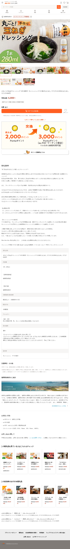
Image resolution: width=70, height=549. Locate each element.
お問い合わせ (27, 536)
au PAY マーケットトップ (39, 536)
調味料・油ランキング (28, 519)
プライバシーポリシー (11, 532)
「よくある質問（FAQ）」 (35, 437)
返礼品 (7, 12)
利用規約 (41, 532)
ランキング (21, 12)
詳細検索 (65, 7)
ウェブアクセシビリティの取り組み (55, 532)
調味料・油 (17, 513)
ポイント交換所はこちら (38, 152)
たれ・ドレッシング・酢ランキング (45, 519)
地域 (35, 12)
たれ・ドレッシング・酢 (29, 513)
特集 (49, 12)
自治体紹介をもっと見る (59, 406)
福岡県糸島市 (8, 16)
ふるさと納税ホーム (6, 513)
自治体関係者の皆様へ (31, 532)
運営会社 (21, 532)
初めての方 (63, 12)
